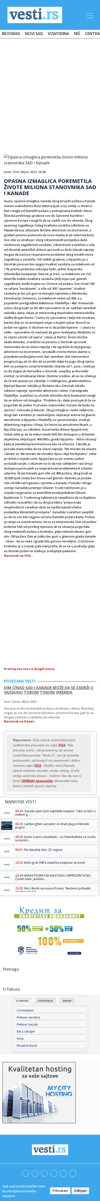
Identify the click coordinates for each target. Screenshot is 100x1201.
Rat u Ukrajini (26, 1031)
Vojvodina (58, 33)
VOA (16, 172)
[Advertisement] (50, 94)
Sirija (20, 1038)
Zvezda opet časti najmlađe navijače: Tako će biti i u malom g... (55, 813)
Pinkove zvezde (27, 1024)
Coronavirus (25, 1010)
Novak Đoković (27, 1046)
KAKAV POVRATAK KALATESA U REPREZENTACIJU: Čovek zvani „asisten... (53, 877)
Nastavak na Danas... (20, 721)
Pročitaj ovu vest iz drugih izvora (29, 669)
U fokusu (22, 1001)
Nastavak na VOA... (18, 556)
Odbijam (80, 1190)
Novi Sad (34, 33)
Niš (77, 33)
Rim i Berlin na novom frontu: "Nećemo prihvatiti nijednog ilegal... (53, 890)
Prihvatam (60, 1190)
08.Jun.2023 (28, 172)
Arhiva (67, 1001)
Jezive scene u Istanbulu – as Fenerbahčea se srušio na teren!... (55, 838)
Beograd (11, 33)
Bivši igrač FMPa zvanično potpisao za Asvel (54, 863)
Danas (16, 701)
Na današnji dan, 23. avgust (43, 850)
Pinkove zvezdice (28, 1017)
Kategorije (45, 1001)
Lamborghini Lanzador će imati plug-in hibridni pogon (52, 825)
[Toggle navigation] (89, 14)
